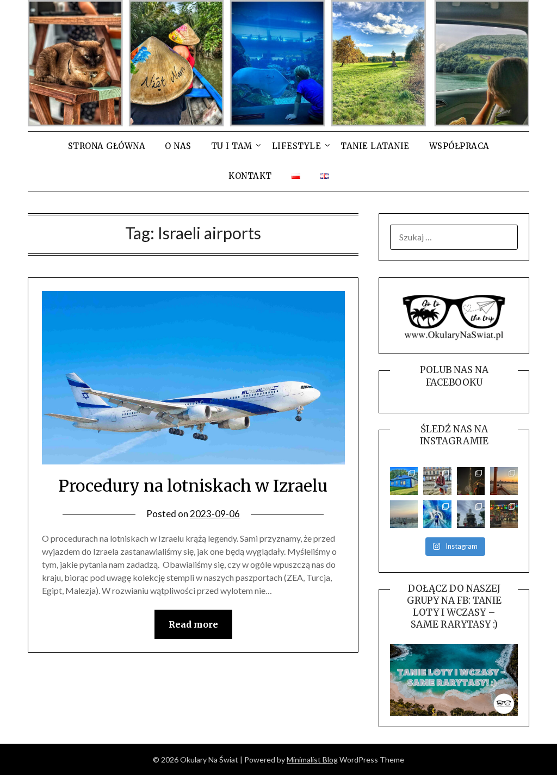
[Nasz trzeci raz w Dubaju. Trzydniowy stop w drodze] (504, 481)
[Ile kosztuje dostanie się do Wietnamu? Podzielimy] (404, 514)
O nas (178, 146)
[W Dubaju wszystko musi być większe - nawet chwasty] (471, 481)
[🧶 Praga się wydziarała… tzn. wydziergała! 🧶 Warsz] (437, 481)
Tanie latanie (375, 146)
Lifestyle (296, 146)
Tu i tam (231, 146)
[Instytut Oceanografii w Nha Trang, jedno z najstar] (437, 514)
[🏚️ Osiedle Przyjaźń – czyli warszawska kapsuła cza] (404, 481)
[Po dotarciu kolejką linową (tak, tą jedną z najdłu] (504, 514)
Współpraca (459, 146)
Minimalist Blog (312, 759)
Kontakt (250, 176)
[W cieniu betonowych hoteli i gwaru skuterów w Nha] (471, 514)
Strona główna (107, 146)
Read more (193, 624)
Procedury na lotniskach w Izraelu (193, 485)
